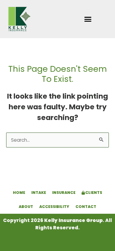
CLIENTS (93, 192)
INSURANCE (63, 192)
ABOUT (26, 206)
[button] (88, 19)
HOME (19, 192)
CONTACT (85, 206)
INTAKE (38, 192)
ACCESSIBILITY (54, 206)
